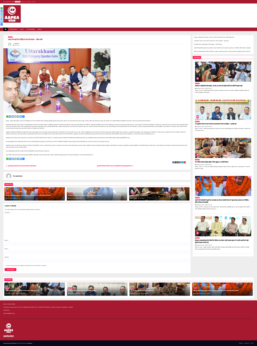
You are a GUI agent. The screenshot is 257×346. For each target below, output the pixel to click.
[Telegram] (1, 19)
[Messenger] (1, 21)
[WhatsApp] (1, 8)
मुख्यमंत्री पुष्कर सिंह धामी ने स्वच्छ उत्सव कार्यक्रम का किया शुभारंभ (22, 166)
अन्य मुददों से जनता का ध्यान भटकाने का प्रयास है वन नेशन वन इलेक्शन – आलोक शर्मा (211, 40)
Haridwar (197, 83)
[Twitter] (1, 13)
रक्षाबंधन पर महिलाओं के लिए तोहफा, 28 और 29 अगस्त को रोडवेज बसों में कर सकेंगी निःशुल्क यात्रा (214, 37)
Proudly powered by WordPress (10, 343)
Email (6, 248)
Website (7, 257)
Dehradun (197, 197)
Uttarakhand (13, 29)
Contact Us (28, 1)
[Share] (1, 24)
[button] (252, 29)
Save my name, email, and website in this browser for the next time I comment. (26, 265)
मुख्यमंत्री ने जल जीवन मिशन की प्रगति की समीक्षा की (139, 195)
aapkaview (8, 24)
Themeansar (29, 343)
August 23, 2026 (200, 245)
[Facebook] (1, 11)
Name (6, 240)
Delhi (22, 29)
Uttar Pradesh (30, 29)
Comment (8, 212)
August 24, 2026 (200, 88)
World (39, 29)
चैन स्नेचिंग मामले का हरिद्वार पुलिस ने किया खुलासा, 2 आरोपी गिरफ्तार (208, 44)
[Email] (1, 16)
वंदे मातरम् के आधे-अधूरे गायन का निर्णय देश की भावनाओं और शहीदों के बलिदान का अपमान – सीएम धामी (84, 195)
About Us (23, 1)
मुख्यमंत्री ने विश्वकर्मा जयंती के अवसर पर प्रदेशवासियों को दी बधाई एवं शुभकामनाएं (114, 166)
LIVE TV (33, 1)
